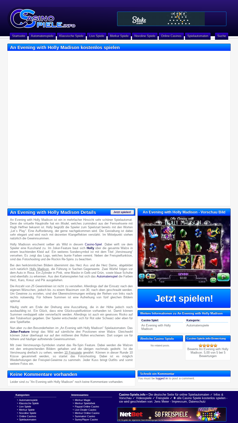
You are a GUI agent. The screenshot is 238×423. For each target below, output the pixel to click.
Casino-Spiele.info (132, 394)
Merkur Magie (82, 400)
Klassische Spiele (71, 36)
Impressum (179, 401)
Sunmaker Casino (85, 416)
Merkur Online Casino (87, 413)
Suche (221, 36)
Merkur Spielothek (85, 403)
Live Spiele (96, 36)
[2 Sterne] (204, 345)
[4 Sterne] (212, 345)
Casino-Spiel (93, 244)
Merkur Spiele (119, 36)
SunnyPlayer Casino (86, 419)
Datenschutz (197, 401)
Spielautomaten (197, 36)
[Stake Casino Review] (171, 19)
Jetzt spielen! (122, 212)
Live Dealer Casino (85, 409)
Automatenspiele (42, 36)
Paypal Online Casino (87, 406)
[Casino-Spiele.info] (60, 16)
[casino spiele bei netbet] (171, 414)
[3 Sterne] (208, 345)
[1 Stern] (200, 345)
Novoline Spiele (144, 36)
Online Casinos (171, 36)
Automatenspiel (107, 276)
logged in (162, 378)
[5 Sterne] (215, 345)
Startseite (18, 36)
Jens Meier (161, 401)
